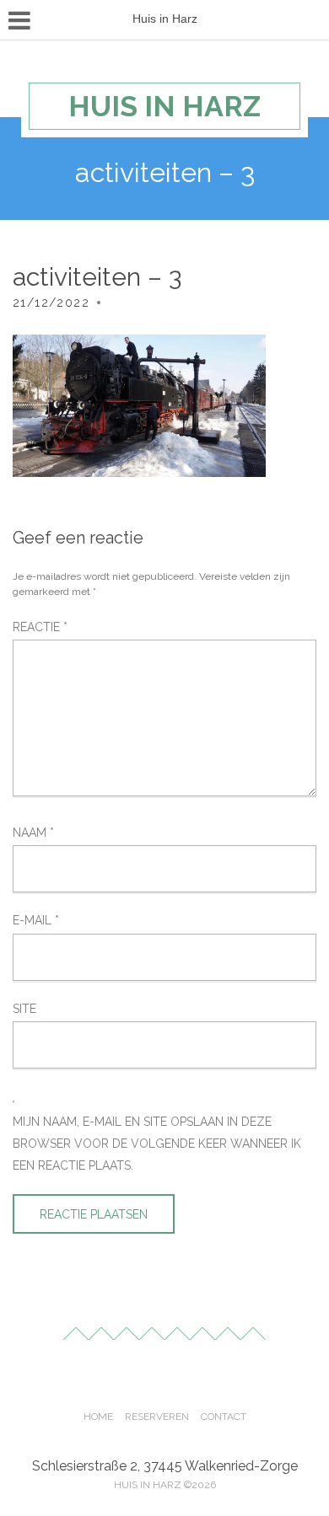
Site (24, 1008)
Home (98, 1416)
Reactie (40, 627)
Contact (223, 1416)
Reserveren (157, 1416)
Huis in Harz (164, 106)
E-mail (36, 920)
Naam (33, 832)
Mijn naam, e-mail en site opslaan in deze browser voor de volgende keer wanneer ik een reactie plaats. (157, 1144)
